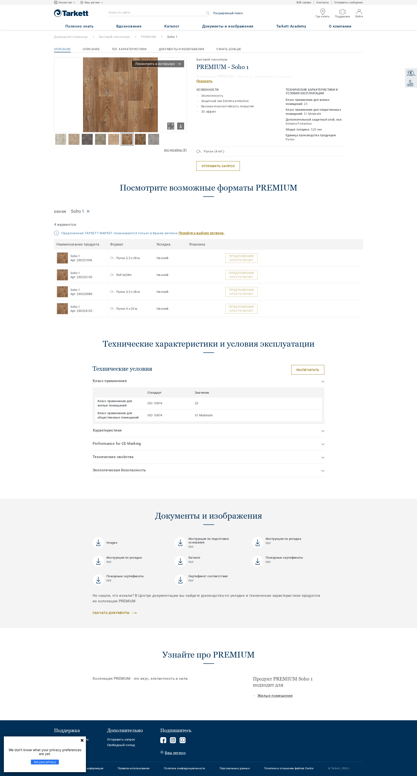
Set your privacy (45, 762)
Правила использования (133, 768)
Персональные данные (235, 768)
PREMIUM (148, 37)
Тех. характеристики (129, 49)
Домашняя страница (71, 37)
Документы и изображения (181, 49)
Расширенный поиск (228, 13)
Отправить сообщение (348, 2)
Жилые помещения (275, 696)
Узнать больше (228, 49)
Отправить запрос (121, 739)
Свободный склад (121, 745)
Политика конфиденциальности (184, 768)
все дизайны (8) (175, 150)
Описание (62, 49)
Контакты (322, 2)
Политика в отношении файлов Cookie (289, 768)
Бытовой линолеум (114, 37)
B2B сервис (304, 2)
